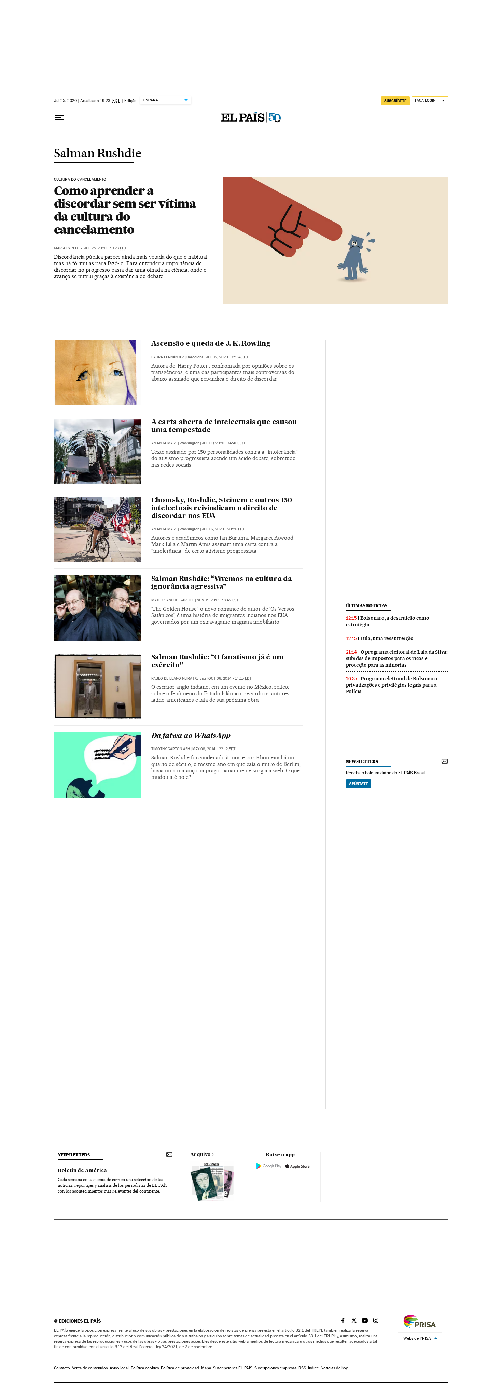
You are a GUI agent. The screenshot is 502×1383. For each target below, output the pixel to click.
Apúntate (358, 783)
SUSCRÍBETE (395, 100)
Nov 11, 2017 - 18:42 (217, 600)
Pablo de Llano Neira (171, 678)
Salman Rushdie (97, 153)
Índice (313, 1368)
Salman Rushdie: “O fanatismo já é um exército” (217, 661)
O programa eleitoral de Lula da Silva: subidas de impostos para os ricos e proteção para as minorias (397, 658)
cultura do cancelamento (80, 179)
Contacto (62, 1368)
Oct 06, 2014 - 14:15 (229, 678)
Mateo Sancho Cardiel (172, 600)
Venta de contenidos (90, 1368)
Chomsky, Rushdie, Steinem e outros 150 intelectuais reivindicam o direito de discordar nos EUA (221, 508)
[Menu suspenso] (59, 117)
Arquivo (200, 1154)
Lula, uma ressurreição (387, 638)
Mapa (206, 1368)
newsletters (362, 761)
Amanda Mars (164, 443)
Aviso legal (119, 1368)
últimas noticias (367, 605)
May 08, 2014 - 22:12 (213, 749)
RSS (302, 1368)
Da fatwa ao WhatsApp (191, 736)
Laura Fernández (167, 357)
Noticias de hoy (334, 1368)
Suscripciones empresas (275, 1368)
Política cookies (145, 1368)
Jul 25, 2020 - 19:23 (105, 248)
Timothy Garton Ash (170, 749)
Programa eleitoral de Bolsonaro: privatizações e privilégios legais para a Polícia (392, 685)
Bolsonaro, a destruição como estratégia (387, 621)
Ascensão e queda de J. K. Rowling (210, 344)
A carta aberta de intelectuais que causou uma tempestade (224, 426)
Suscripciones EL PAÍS (232, 1368)
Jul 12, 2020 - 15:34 (227, 357)
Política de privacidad (180, 1368)
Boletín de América (82, 1170)
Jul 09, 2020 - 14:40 (223, 443)
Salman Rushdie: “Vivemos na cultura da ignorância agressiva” (221, 583)
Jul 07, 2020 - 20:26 (223, 529)
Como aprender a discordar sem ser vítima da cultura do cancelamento (125, 210)
